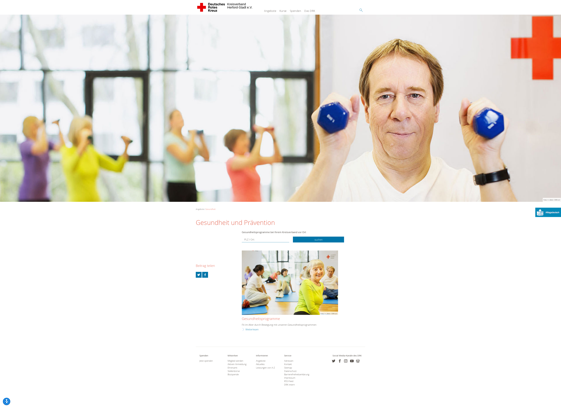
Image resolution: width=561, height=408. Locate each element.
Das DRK (309, 11)
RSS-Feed (288, 381)
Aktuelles (260, 364)
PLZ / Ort (249, 239)
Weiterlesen (252, 329)
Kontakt (288, 364)
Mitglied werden (235, 360)
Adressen (288, 360)
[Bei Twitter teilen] (199, 275)
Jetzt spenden (206, 360)
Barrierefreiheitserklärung (294, 374)
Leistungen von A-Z (265, 367)
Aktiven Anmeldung (237, 364)
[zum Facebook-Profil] (333, 361)
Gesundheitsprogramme (261, 319)
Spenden (295, 11)
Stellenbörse (234, 371)
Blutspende (233, 374)
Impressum (289, 377)
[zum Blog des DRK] (358, 361)
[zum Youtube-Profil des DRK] (352, 361)
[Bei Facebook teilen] (205, 275)
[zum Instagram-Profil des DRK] (346, 361)
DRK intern (289, 384)
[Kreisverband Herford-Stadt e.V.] (211, 7)
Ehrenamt (232, 367)
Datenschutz (290, 371)
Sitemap (288, 367)
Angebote (270, 11)
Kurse (283, 11)
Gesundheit (210, 209)
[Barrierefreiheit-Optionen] (6, 401)
